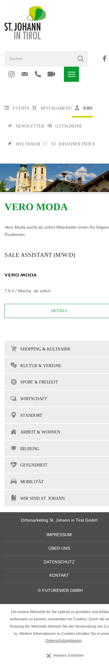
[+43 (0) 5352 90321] (38, 74)
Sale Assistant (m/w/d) (40, 255)
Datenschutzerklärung (63, 640)
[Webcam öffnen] (51, 74)
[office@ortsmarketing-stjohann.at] (24, 74)
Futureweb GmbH (62, 590)
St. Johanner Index (73, 144)
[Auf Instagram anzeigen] (11, 74)
